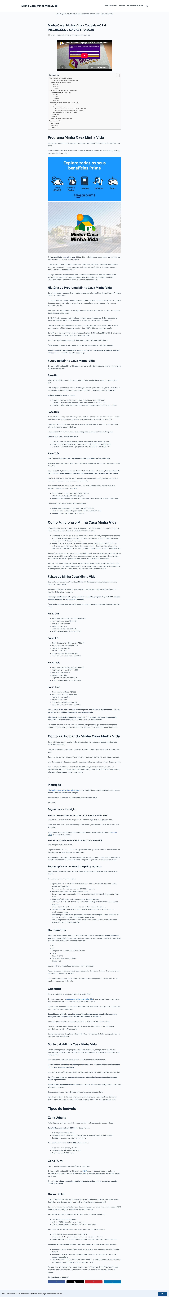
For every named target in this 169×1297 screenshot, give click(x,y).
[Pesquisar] (147, 6)
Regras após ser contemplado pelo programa (65, 112)
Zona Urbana (55, 123)
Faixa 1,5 (55, 96)
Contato (122, 6)
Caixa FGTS (54, 127)
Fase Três (55, 88)
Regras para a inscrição (59, 107)
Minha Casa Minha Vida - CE (81, 35)
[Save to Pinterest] (93, 1281)
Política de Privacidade (54, 1293)
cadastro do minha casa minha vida (79, 999)
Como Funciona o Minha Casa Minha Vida (63, 90)
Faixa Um (55, 94)
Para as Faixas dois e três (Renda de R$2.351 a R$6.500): (69, 110)
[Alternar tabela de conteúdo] (117, 75)
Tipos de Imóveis (54, 121)
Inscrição (54, 105)
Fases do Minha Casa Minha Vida (61, 82)
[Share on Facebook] (56, 1281)
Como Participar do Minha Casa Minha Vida (64, 102)
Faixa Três (56, 100)
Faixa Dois (56, 98)
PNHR (85, 1171)
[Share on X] (75, 1281)
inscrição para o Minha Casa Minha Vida (64, 790)
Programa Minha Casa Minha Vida (60, 78)
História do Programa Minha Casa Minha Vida (64, 80)
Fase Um (55, 84)
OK (162, 1293)
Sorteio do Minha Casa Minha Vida (61, 118)
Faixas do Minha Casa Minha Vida (61, 92)
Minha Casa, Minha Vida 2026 (39, 5)
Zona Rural (54, 125)
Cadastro (54, 116)
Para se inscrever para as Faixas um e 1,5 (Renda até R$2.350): (70, 108)
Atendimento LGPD (111, 6)
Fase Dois (55, 86)
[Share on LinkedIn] (112, 1281)
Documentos (55, 114)
